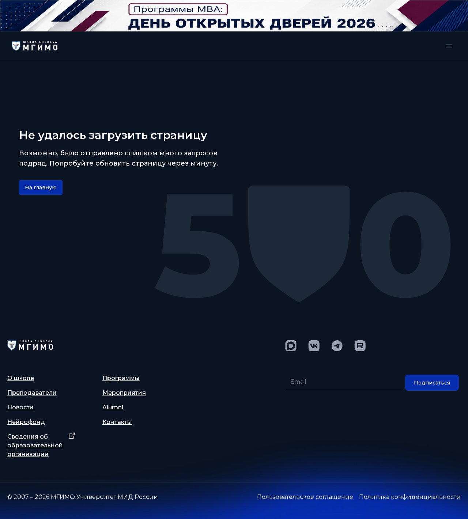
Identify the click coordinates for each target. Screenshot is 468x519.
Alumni (112, 407)
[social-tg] (337, 345)
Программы (121, 378)
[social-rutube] (360, 345)
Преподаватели (32, 392)
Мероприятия (124, 392)
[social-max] (291, 345)
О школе (20, 378)
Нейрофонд (26, 421)
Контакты (117, 421)
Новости (20, 407)
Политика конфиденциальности (410, 496)
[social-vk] (314, 345)
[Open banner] (234, 15)
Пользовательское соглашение (305, 496)
